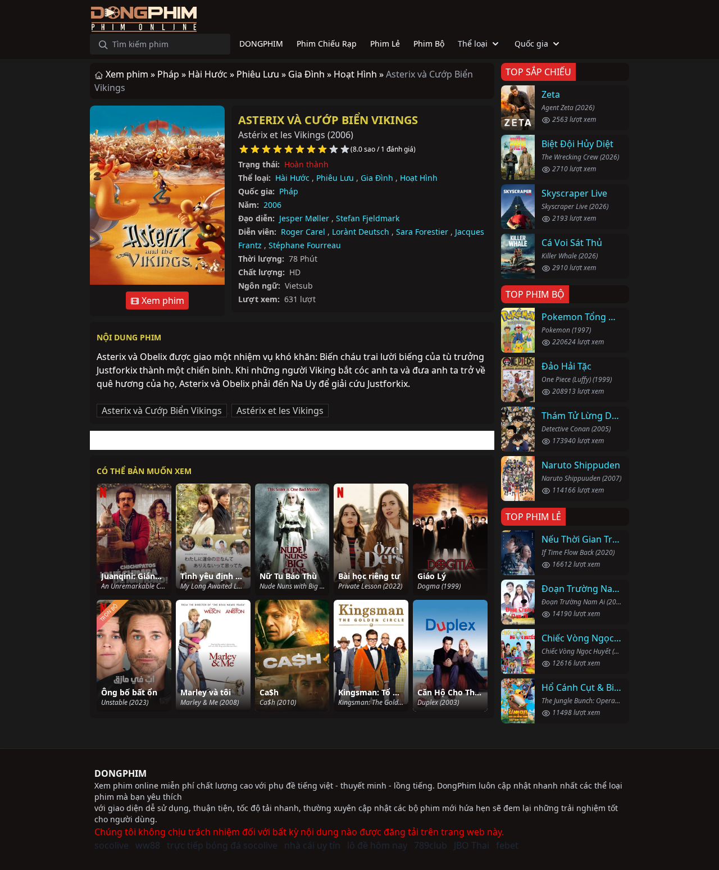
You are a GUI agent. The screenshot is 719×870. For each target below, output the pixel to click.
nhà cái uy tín (312, 845)
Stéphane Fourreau (305, 245)
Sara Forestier (422, 231)
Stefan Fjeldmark (367, 218)
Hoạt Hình (419, 177)
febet (507, 845)
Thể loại (473, 43)
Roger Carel (303, 231)
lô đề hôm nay (377, 845)
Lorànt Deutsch (360, 231)
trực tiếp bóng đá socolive (222, 845)
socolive (111, 845)
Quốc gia (531, 43)
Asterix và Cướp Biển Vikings (328, 119)
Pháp (288, 191)
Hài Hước (292, 177)
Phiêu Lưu (335, 177)
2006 (272, 204)
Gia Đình (377, 177)
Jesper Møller (304, 218)
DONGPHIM (120, 773)
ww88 (147, 845)
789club (430, 845)
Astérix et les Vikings (280, 410)
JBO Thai (471, 845)
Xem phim (161, 300)
